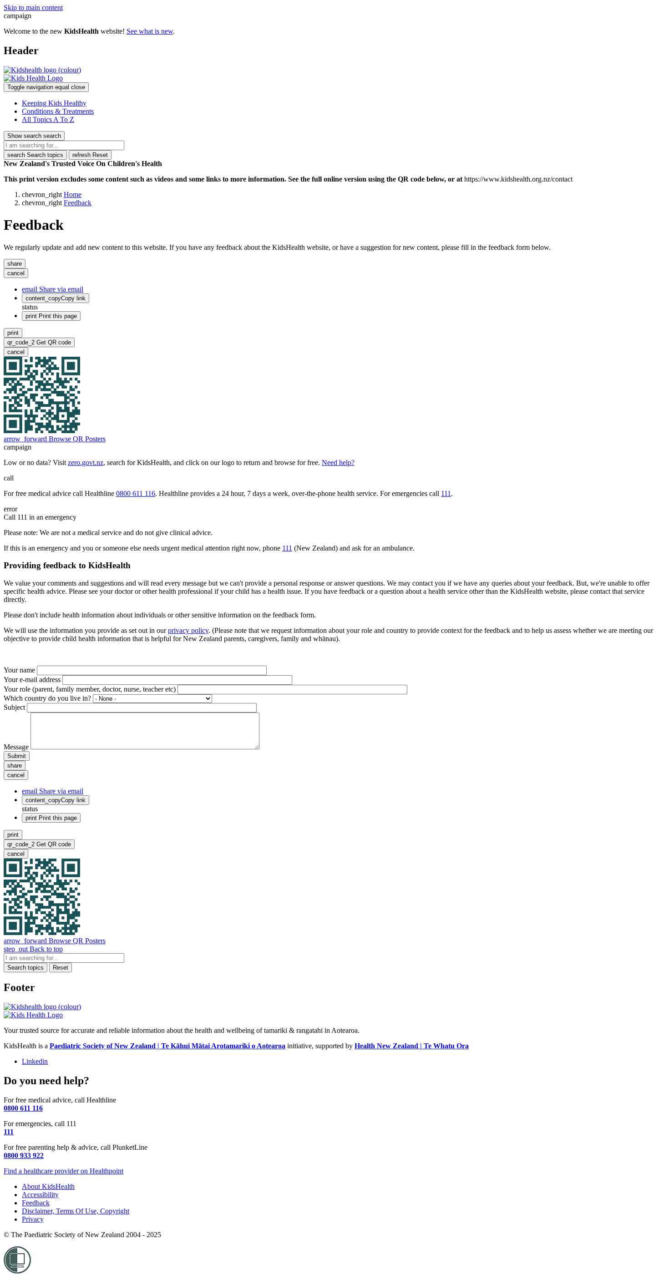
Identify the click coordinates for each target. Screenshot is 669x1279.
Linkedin (35, 1061)
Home (72, 194)
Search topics (35, 155)
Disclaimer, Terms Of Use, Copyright (75, 1211)
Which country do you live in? (47, 698)
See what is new (150, 31)
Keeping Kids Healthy (54, 103)
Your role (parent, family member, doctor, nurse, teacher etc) (90, 689)
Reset (90, 155)
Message (16, 747)
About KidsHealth (48, 1186)
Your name (19, 670)
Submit (16, 756)
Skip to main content (33, 7)
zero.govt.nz (85, 462)
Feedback (77, 203)
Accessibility (40, 1194)
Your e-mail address (32, 679)
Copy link (55, 298)
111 (446, 493)
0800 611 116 (135, 493)
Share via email (52, 289)
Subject (14, 707)
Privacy (33, 1219)
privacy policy (188, 630)
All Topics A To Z (48, 119)
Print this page (51, 316)
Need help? (338, 462)
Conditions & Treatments (58, 111)
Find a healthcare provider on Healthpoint (63, 1171)
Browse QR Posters (55, 439)
